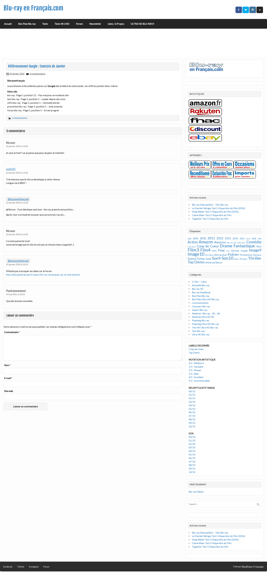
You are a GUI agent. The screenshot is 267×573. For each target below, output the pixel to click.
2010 (203, 238)
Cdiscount (241, 243)
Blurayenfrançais (18, 199)
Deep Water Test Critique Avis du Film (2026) (215, 211)
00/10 (192, 391)
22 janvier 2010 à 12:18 (17, 202)
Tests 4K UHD (62, 23)
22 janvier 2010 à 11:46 (17, 172)
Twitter (20, 566)
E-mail (8, 378)
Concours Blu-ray (201, 306)
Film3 (193, 249)
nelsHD (10, 169)
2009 (195, 238)
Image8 (244, 251)
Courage (259, 566)
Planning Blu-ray (200, 320)
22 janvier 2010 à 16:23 (17, 264)
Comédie (253, 242)
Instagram (34, 566)
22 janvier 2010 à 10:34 (17, 146)
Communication (19, 118)
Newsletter (95, 23)
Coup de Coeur (208, 246)
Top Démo (196, 262)
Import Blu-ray (199, 310)
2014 (235, 238)
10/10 (192, 426)
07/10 (192, 415)
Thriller (254, 258)
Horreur (235, 250)
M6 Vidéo (209, 255)
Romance (257, 255)
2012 (219, 238)
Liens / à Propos (116, 23)
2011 (211, 238)
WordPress (247, 566)
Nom (7, 365)
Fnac (221, 250)
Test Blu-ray (198, 331)
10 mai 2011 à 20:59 (15, 294)
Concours (192, 247)
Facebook (7, 566)
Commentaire (12, 332)
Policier (233, 254)
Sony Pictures (240, 259)
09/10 (192, 423)
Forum (79, 23)
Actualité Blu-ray (201, 285)
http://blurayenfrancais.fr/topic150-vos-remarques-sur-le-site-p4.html (43, 274)
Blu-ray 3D (231, 242)
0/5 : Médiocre (196, 363)
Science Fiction (196, 258)
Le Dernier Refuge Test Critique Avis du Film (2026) (218, 208)
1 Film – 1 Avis (199, 281)
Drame (226, 245)
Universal (210, 262)
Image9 (255, 250)
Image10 (196, 254)
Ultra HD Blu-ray (200, 334)
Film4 (205, 250)
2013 (228, 238)
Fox (227, 251)
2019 (259, 239)
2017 (248, 239)
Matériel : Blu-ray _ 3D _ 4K (206, 313)
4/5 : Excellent (196, 377)
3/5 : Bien (194, 373)
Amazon (206, 241)
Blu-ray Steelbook (201, 292)
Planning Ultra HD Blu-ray (205, 324)
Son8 (208, 258)
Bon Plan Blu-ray (27, 23)
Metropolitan (220, 255)
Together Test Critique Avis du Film (210, 218)
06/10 (192, 412)
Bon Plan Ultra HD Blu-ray (205, 299)
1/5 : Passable (196, 366)
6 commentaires (37, 73)
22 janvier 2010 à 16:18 (17, 234)
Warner (218, 262)
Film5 (214, 251)
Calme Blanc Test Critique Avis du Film (211, 215)
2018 (254, 238)
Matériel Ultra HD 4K (203, 316)
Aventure (220, 242)
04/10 (192, 405)
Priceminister (246, 255)
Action (193, 242)
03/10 (192, 401)
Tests (45, 23)
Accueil (8, 23)
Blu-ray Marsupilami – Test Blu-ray (210, 204)
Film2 (258, 246)
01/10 (192, 394)
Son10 (227, 258)
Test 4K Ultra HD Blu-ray (205, 327)
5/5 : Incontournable (199, 380)
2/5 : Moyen (195, 370)
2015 (242, 238)
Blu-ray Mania (196, 491)
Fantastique (244, 245)
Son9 (216, 258)
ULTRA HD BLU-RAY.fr (142, 23)
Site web (8, 391)
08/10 (192, 419)
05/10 (192, 408)
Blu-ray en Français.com (33, 8)
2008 (189, 239)
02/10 (192, 398)
